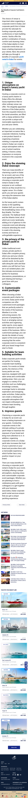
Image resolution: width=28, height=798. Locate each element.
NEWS (6, 6)
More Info (14, 747)
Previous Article (6, 504)
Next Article (21, 504)
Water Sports (12, 769)
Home (2, 6)
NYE (9, 763)
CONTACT (8, 774)
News (2, 763)
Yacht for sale (12, 768)
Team (5, 763)
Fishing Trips (19, 769)
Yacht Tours (18, 768)
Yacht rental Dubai (5, 768)
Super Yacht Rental (5, 769)
